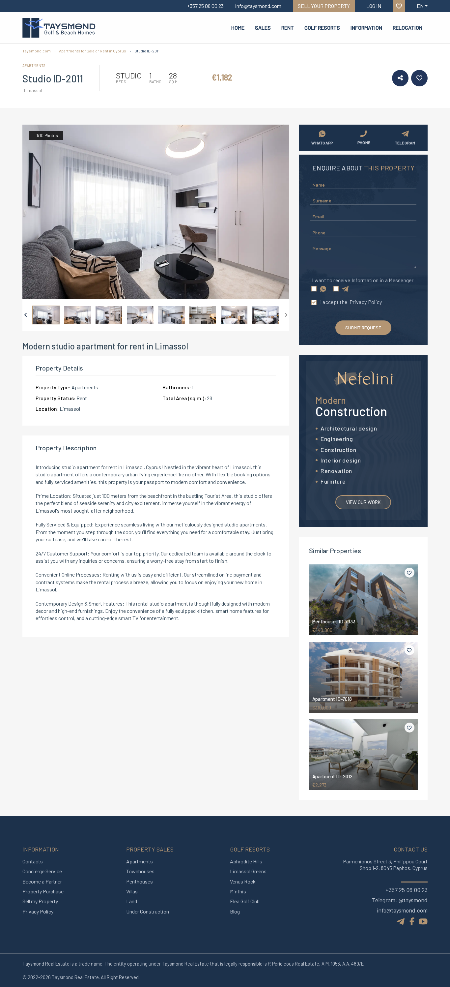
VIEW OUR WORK (363, 502)
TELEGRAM (405, 142)
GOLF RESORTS (322, 27)
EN (420, 6)
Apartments (139, 861)
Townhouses (140, 871)
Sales (263, 27)
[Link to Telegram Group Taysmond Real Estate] (401, 920)
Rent (287, 27)
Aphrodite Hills (246, 861)
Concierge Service (42, 871)
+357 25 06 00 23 (406, 889)
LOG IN (373, 6)
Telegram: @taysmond (400, 900)
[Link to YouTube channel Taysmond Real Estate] (423, 921)
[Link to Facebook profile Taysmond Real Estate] (411, 921)
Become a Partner (42, 881)
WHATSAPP (322, 142)
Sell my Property (40, 901)
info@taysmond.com (402, 910)
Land (131, 901)
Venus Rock (243, 881)
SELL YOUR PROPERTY (324, 6)
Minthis (238, 891)
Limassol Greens (248, 871)
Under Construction (147, 911)
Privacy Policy (366, 302)
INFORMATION (366, 27)
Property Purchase (43, 891)
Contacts (32, 861)
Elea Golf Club (245, 901)
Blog (235, 911)
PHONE (363, 142)
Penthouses (139, 881)
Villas (132, 891)
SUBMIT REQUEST (363, 327)
